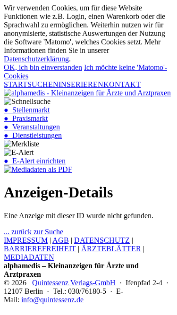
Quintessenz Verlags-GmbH (74, 283)
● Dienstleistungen (33, 135)
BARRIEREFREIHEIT (40, 249)
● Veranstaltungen (32, 127)
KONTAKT (122, 84)
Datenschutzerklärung (36, 59)
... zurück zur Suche (33, 232)
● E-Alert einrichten (35, 161)
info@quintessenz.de (52, 300)
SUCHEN (43, 84)
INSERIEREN (81, 84)
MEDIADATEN (29, 257)
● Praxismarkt (26, 118)
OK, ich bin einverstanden (43, 67)
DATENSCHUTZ (102, 240)
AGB (60, 240)
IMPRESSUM (26, 240)
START (15, 84)
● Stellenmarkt (27, 110)
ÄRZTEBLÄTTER (111, 249)
